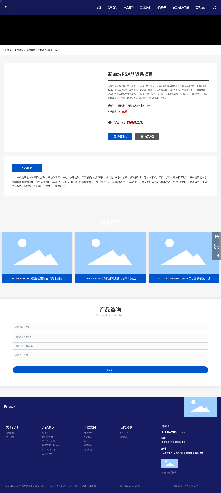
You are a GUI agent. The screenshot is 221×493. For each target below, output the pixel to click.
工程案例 (19, 50)
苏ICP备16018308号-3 (130, 486)
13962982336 (135, 122)
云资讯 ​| (84, 486)
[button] (5, 263)
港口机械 (31, 50)
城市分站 (93, 486)
